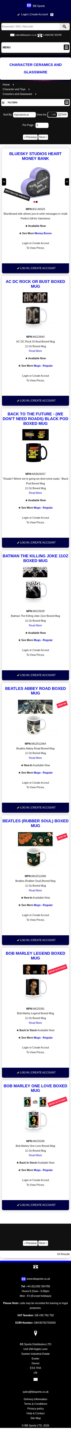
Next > (43, 137)
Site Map (35, 1418)
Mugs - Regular (43, 365)
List (54, 114)
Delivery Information (35, 1399)
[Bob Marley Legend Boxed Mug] (35, 983)
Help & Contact (52, 14)
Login (24, 14)
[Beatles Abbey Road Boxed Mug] (35, 718)
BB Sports (39, 6)
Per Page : (29, 125)
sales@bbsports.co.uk (26, 35)
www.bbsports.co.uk (38, 1278)
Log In (24, 268)
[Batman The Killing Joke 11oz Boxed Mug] (35, 585)
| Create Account (38, 14)
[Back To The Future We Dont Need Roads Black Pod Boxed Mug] (35, 448)
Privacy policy (35, 1408)
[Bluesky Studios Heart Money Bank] (35, 183)
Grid (63, 114)
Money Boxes (43, 233)
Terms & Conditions (35, 1403)
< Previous (30, 137)
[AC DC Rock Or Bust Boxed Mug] (35, 311)
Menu (7, 47)
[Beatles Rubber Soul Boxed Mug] (35, 850)
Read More (35, 351)
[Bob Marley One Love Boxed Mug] (35, 1115)
